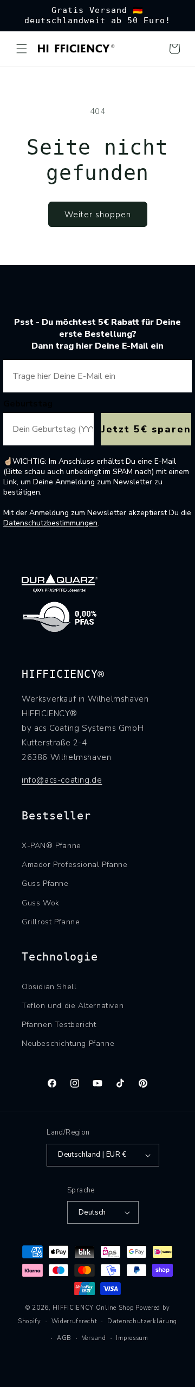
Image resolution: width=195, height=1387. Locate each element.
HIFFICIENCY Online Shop (93, 1308)
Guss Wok (41, 903)
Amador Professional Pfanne (75, 864)
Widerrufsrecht (74, 1321)
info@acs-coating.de (62, 780)
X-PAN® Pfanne (51, 846)
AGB (64, 1338)
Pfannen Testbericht (59, 1024)
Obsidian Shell (49, 987)
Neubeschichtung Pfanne (68, 1043)
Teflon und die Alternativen (72, 1006)
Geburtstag (28, 404)
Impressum (132, 1338)
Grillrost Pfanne (51, 922)
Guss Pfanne (45, 883)
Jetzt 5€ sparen (146, 429)
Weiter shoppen (97, 214)
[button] (22, 49)
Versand (94, 1338)
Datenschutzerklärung (142, 1321)
